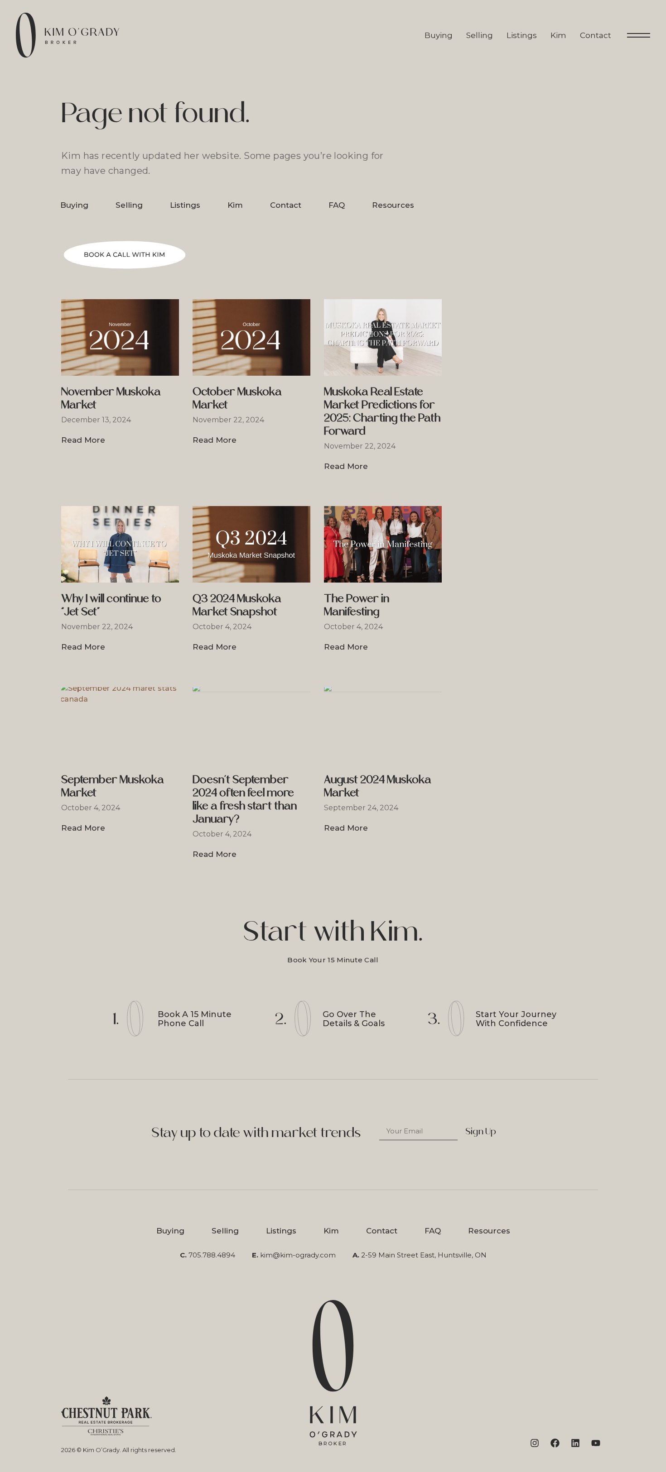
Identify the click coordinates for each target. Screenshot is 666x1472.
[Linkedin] (575, 1443)
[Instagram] (535, 1443)
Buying (439, 35)
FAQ (336, 205)
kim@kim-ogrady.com (298, 1255)
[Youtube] (596, 1443)
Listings (522, 35)
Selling (479, 35)
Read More (83, 439)
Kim (558, 35)
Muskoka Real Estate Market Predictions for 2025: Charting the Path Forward (382, 411)
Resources (393, 205)
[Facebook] (555, 1443)
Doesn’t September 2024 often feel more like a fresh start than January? (245, 799)
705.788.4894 (211, 1255)
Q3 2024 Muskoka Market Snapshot (237, 605)
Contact (595, 35)
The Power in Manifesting (356, 605)
